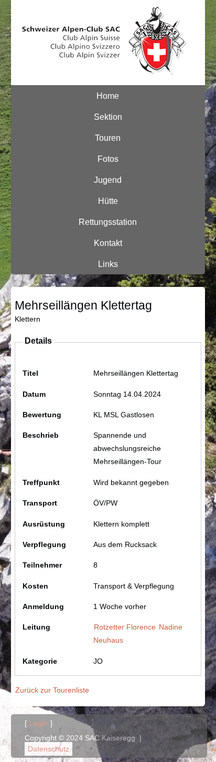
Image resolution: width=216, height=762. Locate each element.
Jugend (108, 179)
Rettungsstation (108, 221)
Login (38, 723)
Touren (108, 137)
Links (108, 264)
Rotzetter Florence (125, 627)
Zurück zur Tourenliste (52, 690)
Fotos (108, 158)
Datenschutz (48, 749)
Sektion (108, 116)
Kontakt (108, 243)
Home (107, 95)
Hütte (108, 200)
